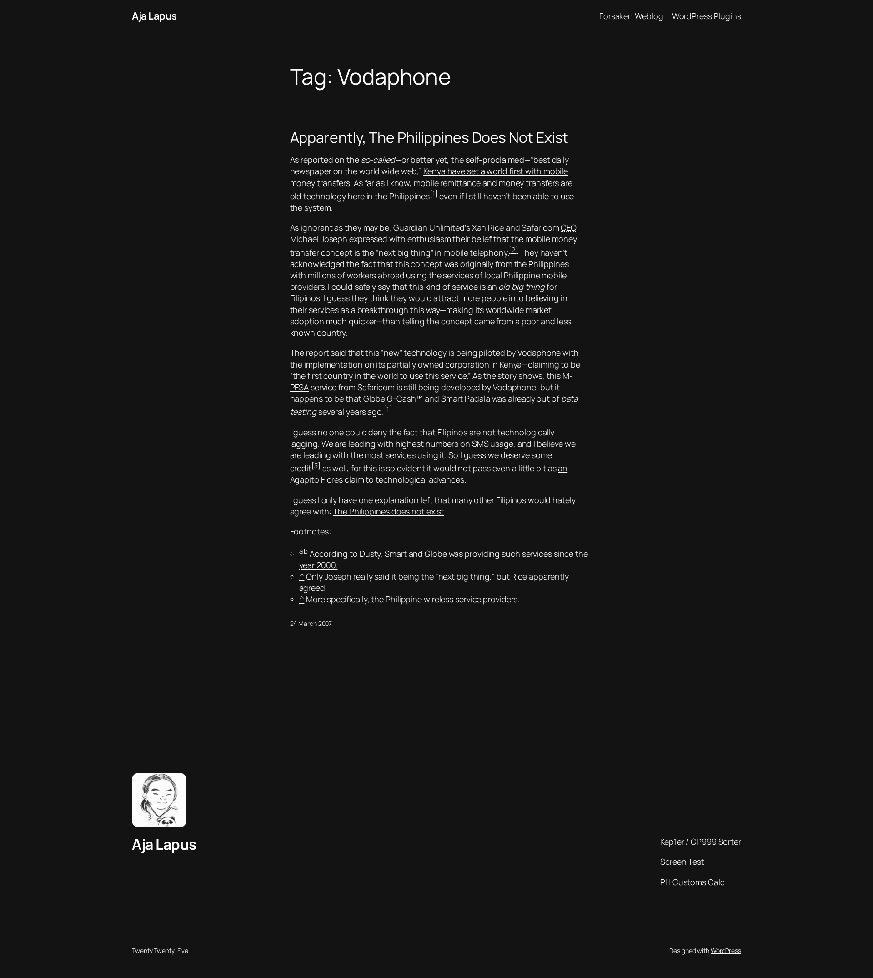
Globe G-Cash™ (393, 398)
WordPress (726, 950)
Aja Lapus (154, 16)
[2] (513, 250)
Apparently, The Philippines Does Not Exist (429, 137)
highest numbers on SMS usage (454, 443)
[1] (434, 193)
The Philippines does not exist (388, 511)
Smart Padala (465, 398)
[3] (316, 465)
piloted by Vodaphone (520, 352)
